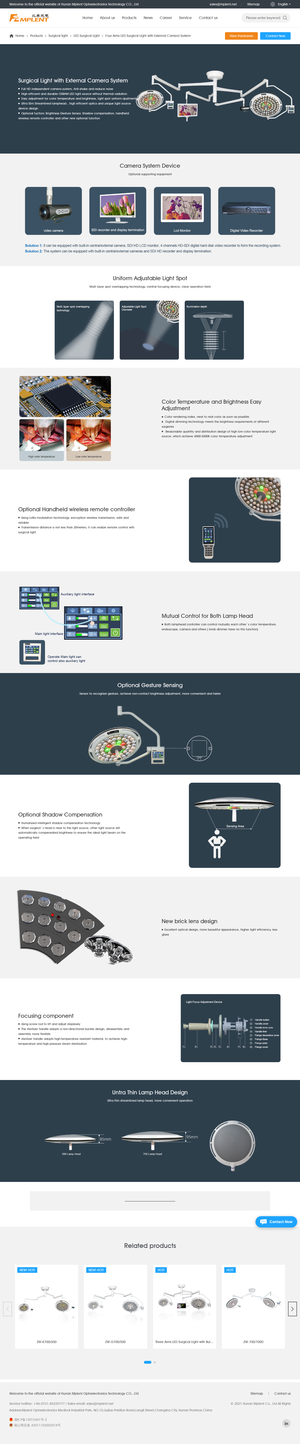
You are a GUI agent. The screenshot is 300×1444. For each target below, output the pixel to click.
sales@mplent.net (223, 4)
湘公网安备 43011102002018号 (37, 1425)
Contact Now (275, 36)
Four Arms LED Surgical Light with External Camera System (148, 36)
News (148, 17)
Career (166, 17)
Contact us (208, 17)
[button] (147, 1362)
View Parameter (241, 36)
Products (129, 17)
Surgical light (58, 36)
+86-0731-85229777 (49, 1403)
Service (185, 17)
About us (107, 17)
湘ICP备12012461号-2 (30, 1419)
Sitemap (253, 4)
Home (87, 17)
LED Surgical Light (87, 36)
